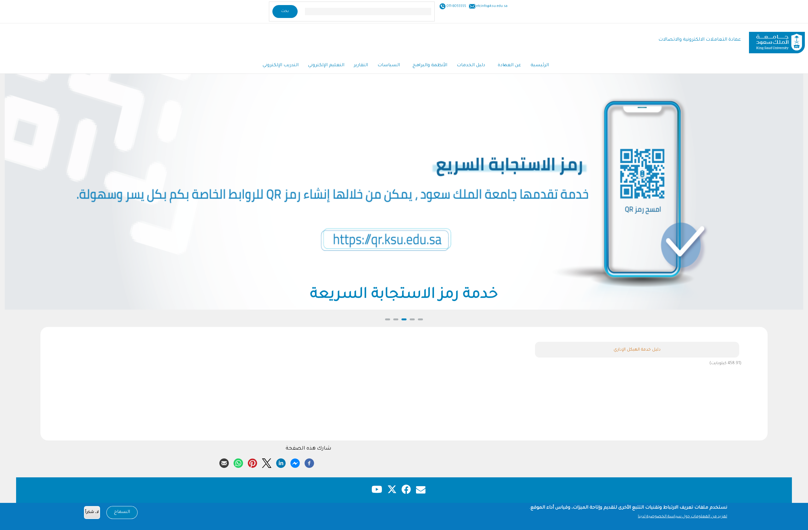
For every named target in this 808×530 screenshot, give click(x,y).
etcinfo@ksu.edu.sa (491, 6)
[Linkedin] (281, 462)
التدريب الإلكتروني (281, 65)
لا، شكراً (92, 512)
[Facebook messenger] (295, 462)
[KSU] (777, 40)
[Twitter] (266, 462)
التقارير (361, 65)
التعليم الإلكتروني (326, 65)
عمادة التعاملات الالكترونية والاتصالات (699, 40)
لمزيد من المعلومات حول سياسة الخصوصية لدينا (682, 517)
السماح (122, 512)
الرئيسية (540, 65)
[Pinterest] (252, 462)
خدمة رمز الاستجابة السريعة (404, 295)
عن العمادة (509, 65)
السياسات (388, 65)
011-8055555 (456, 6)
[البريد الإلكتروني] (224, 462)
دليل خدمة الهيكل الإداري (637, 349)
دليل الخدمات (471, 65)
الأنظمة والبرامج (430, 65)
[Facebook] (309, 462)
